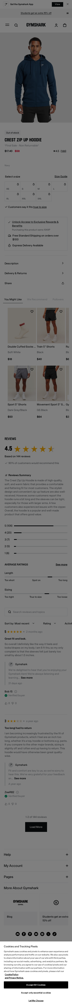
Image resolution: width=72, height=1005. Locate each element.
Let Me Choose (36, 1000)
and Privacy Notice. (14, 977)
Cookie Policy (11, 974)
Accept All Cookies (36, 984)
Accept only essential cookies (36, 992)
